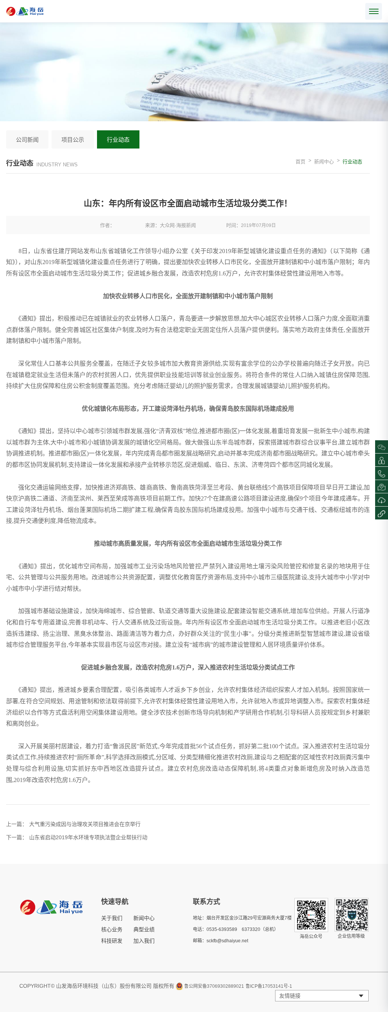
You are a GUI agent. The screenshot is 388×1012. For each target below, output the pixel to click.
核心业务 (111, 929)
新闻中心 (324, 161)
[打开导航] (373, 11)
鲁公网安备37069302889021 (214, 986)
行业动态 (118, 139)
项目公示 (72, 139)
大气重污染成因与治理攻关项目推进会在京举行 (85, 824)
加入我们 (144, 941)
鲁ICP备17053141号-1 (269, 986)
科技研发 (111, 941)
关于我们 (111, 918)
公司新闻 (27, 139)
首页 (300, 161)
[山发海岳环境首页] (25, 11)
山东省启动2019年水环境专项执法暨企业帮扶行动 (88, 837)
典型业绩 (144, 929)
